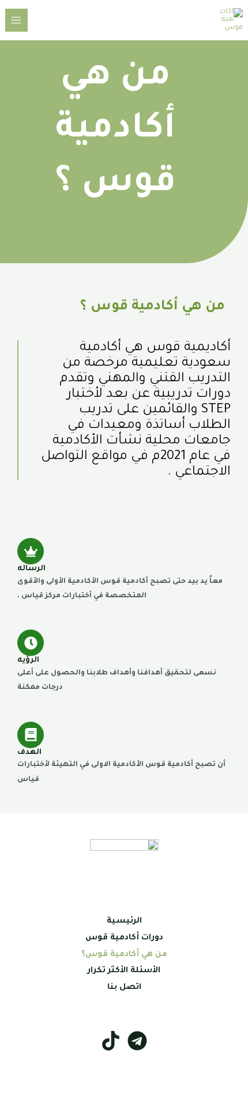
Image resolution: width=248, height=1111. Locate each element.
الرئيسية (124, 921)
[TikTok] (111, 1041)
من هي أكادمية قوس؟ (124, 955)
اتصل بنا (124, 987)
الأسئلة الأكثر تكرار (124, 971)
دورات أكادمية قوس (124, 938)
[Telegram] (137, 1041)
